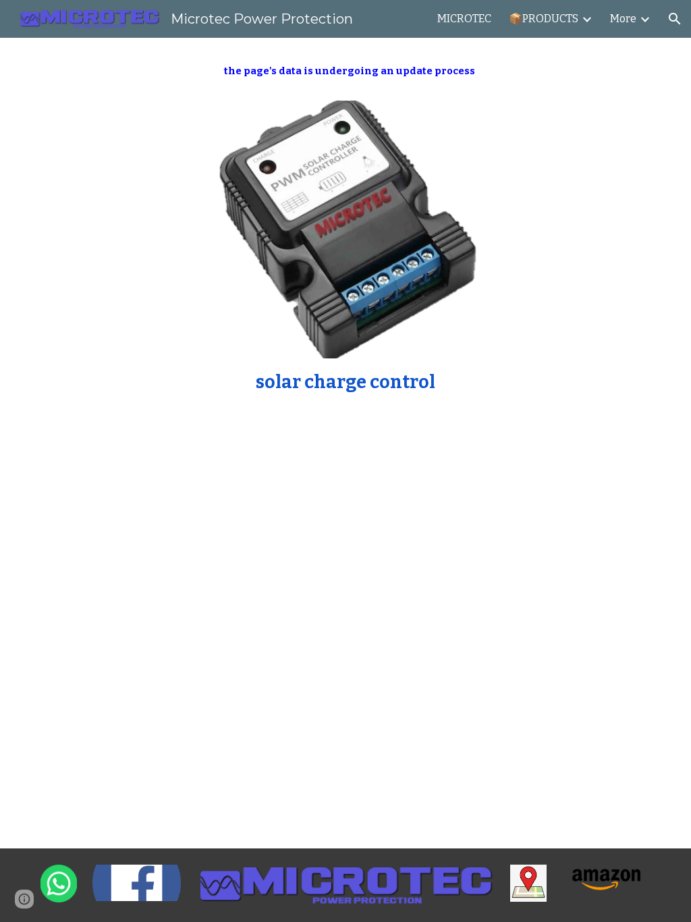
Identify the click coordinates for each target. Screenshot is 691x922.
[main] (346, 77)
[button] (675, 19)
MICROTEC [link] (464, 18)
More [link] (623, 18)
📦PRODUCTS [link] (543, 18)
